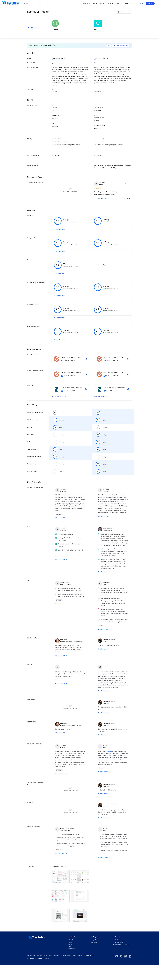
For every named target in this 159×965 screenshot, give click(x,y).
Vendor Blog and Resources (121, 944)
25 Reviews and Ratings (57, 32)
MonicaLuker (63, 639)
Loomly (55, 30)
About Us (71, 940)
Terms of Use (31, 955)
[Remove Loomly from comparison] (88, 20)
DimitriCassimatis (107, 528)
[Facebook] (121, 956)
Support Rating (31, 449)
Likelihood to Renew (33, 420)
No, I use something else (120, 45)
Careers (70, 944)
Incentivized (58, 514)
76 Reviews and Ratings (100, 32)
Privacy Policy (48, 955)
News (70, 946)
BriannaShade (106, 582)
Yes (109, 45)
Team (70, 942)
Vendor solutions (98, 3)
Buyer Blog (94, 942)
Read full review (60, 518)
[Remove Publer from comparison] (131, 20)
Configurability (31, 464)
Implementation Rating (34, 456)
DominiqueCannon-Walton (67, 828)
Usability (29, 427)
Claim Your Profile (118, 942)
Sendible (109, 751)
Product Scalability (32, 471)
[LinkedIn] (129, 956)
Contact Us (71, 949)
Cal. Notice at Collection (75, 955)
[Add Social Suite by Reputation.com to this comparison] (86, 389)
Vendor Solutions (118, 940)
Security (39, 955)
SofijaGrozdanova (64, 582)
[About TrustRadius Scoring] (53, 58)
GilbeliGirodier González (109, 639)
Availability (30, 434)
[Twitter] (125, 956)
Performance (31, 442)
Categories (85, 3)
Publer (97, 30)
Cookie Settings (89, 955)
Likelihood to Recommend (35, 412)
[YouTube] (116, 956)
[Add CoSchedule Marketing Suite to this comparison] (86, 359)
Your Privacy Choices (60, 955)
